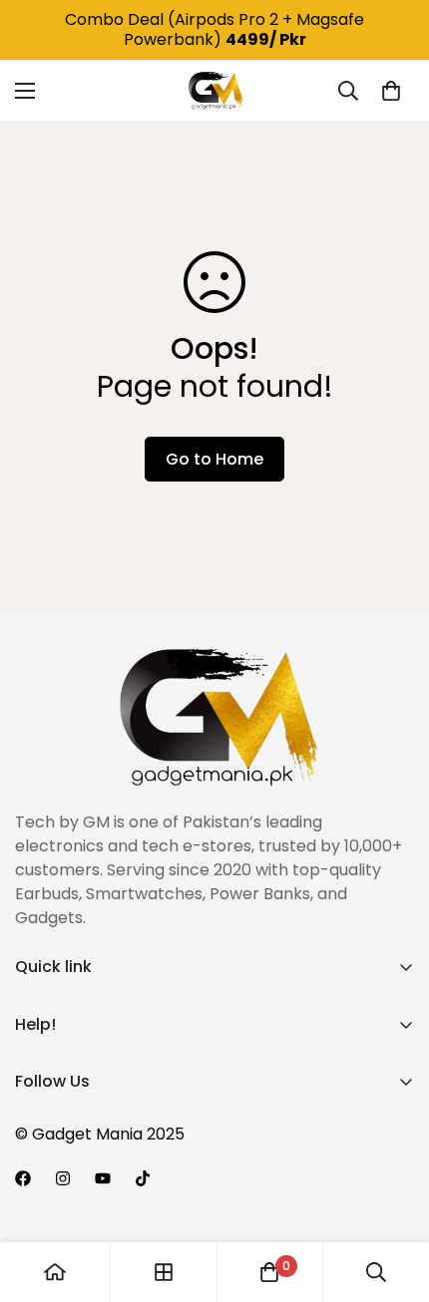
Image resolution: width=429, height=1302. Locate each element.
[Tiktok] (143, 1178)
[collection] (164, 1272)
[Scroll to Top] (393, 1196)
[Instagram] (63, 1178)
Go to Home (214, 459)
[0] (391, 91)
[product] (55, 1272)
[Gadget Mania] (214, 90)
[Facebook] (23, 1178)
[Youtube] (103, 1178)
